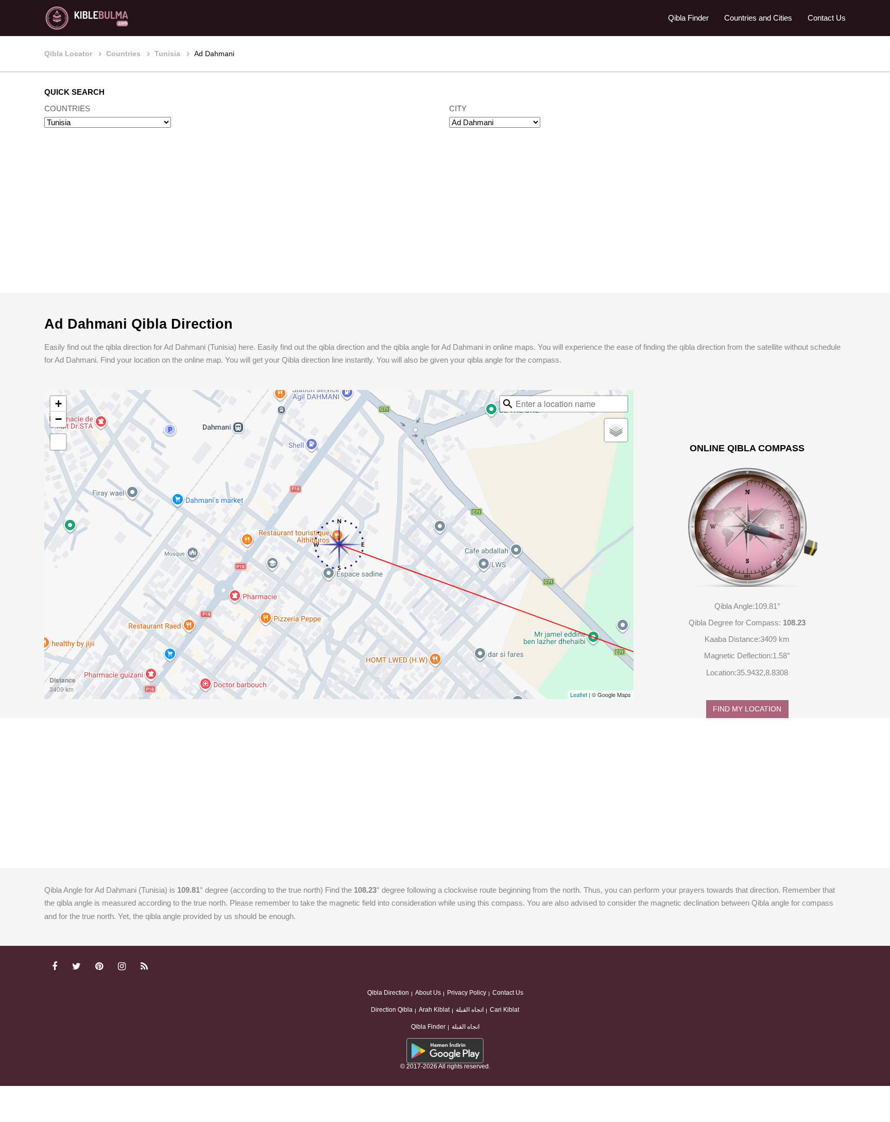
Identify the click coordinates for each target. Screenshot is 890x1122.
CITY (458, 108)
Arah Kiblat (434, 1009)
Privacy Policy (466, 992)
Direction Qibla (392, 1009)
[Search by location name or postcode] (508, 404)
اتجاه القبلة (470, 1009)
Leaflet (578, 694)
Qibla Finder (688, 17)
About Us (428, 992)
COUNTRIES (67, 108)
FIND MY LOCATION (747, 709)
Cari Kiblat (504, 1009)
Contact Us (827, 17)
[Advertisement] (445, 220)
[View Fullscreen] (58, 442)
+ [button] (58, 403)
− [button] (58, 419)
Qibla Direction (388, 992)
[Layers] (616, 430)
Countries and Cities (758, 17)
